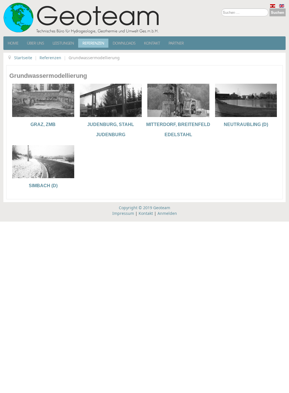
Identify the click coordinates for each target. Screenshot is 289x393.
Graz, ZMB (43, 124)
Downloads (124, 43)
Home (13, 43)
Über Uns (35, 43)
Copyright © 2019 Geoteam (144, 207)
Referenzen (93, 43)
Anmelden (167, 213)
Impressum (123, 213)
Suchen (277, 12)
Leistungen (63, 43)
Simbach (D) (43, 185)
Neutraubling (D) (246, 124)
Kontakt (152, 43)
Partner (176, 43)
